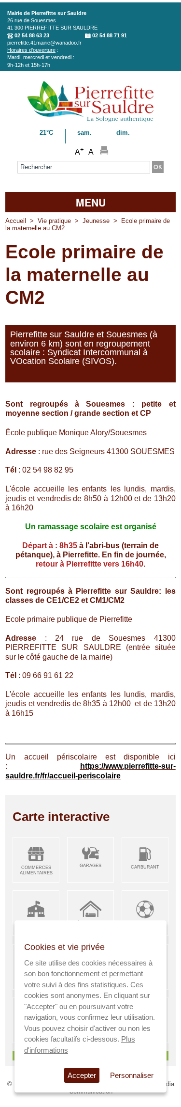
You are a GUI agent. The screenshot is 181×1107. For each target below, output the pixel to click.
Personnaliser (131, 1075)
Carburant (145, 867)
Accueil (15, 220)
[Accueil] (90, 120)
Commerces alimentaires (36, 870)
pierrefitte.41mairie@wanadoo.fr (44, 43)
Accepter (82, 1075)
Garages (90, 865)
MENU (91, 202)
